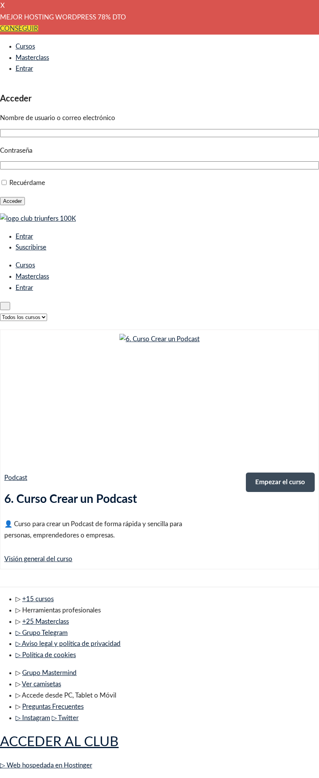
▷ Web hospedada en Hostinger (46, 765)
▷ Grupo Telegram (42, 633)
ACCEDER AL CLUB (59, 742)
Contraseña (16, 150)
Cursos (25, 46)
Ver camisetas (41, 684)
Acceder (12, 201)
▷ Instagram (33, 718)
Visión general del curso (38, 559)
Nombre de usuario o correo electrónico (57, 118)
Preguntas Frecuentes (53, 706)
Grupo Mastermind (49, 673)
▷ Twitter (65, 718)
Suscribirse (31, 247)
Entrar (24, 68)
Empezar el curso (280, 482)
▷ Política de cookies (46, 655)
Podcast (15, 477)
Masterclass (32, 57)
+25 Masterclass (45, 621)
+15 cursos (38, 599)
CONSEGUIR (19, 28)
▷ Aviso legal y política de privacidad (68, 643)
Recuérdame (27, 183)
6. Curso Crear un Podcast (70, 499)
